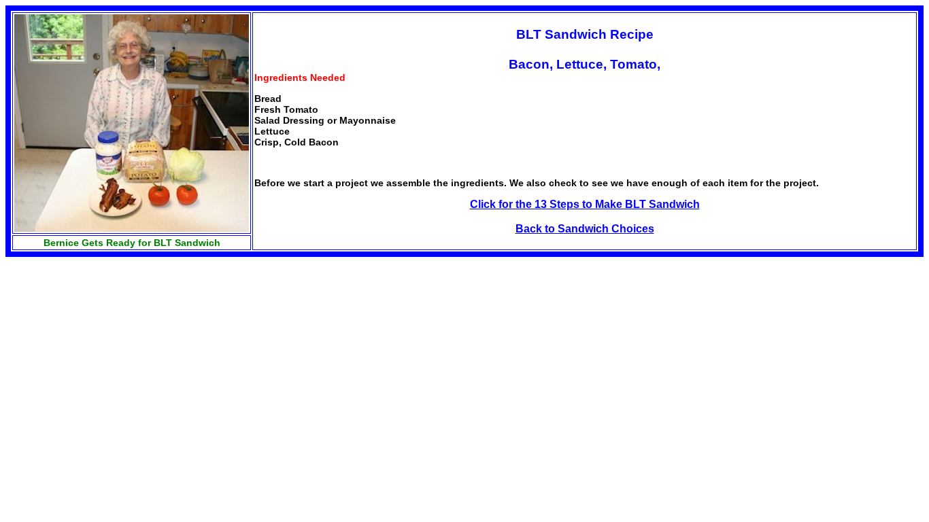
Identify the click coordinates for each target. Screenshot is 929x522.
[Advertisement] (119, 352)
